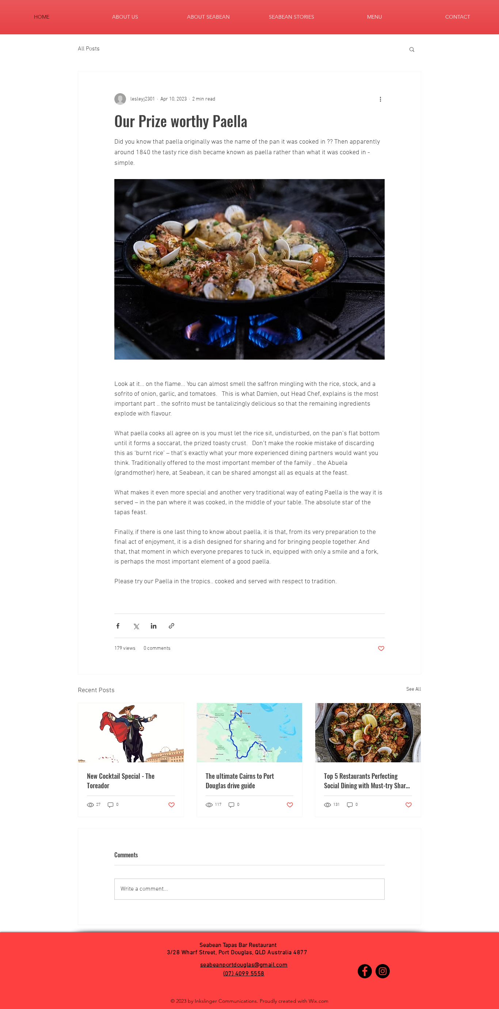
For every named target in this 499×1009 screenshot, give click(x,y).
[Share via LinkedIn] (153, 625)
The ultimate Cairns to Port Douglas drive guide (240, 780)
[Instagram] (383, 971)
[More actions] (380, 99)
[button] (411, 49)
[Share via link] (171, 625)
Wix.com (318, 1001)
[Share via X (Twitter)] (135, 625)
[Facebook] (365, 971)
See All (413, 689)
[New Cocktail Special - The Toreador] (131, 732)
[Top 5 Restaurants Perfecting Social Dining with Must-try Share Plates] (368, 732)
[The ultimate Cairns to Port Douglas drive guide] (249, 732)
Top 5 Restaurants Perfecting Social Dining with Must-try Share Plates (366, 780)
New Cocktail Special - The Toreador (121, 780)
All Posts (89, 49)
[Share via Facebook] (117, 625)
